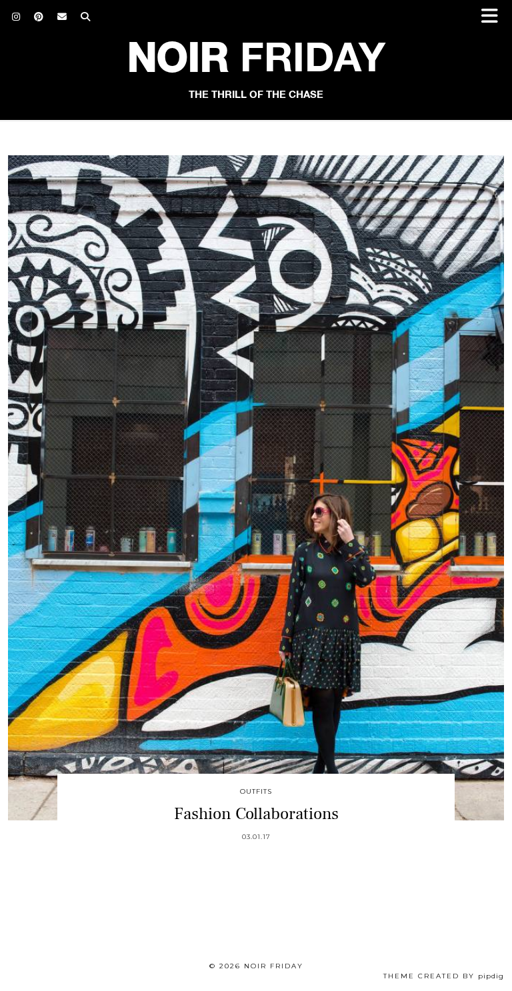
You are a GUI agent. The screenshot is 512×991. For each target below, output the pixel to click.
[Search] (86, 17)
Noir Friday (273, 966)
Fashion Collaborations (256, 813)
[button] (494, 17)
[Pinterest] (39, 17)
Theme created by (443, 976)
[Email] (62, 17)
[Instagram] (16, 17)
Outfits (256, 791)
